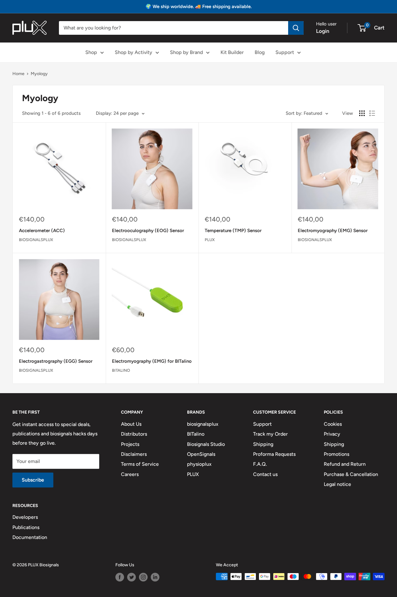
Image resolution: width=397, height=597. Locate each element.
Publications (25, 527)
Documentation (29, 537)
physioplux (199, 464)
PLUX (193, 474)
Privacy (332, 434)
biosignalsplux (36, 239)
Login (322, 31)
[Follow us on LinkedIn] (155, 577)
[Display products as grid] (362, 113)
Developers (25, 517)
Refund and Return (345, 464)
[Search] (296, 28)
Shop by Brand (186, 52)
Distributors (134, 434)
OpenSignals (201, 454)
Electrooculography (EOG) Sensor (148, 230)
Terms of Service (140, 464)
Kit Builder (232, 52)
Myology (39, 73)
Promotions (336, 454)
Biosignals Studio (206, 444)
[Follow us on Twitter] (131, 577)
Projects (130, 444)
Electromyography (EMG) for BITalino (152, 361)
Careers (130, 474)
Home (18, 73)
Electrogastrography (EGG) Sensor (55, 361)
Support (284, 52)
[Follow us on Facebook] (119, 577)
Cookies (333, 424)
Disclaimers (134, 454)
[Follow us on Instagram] (143, 577)
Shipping (263, 444)
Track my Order (270, 434)
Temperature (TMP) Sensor (233, 230)
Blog (260, 52)
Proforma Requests (274, 454)
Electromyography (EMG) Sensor (333, 230)
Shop (91, 52)
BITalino (121, 370)
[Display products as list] (372, 113)
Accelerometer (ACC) (42, 230)
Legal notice (337, 484)
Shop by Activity (133, 52)
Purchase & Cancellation (351, 474)
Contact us (265, 474)
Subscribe (33, 480)
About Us (131, 424)
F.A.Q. (260, 464)
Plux (210, 239)
